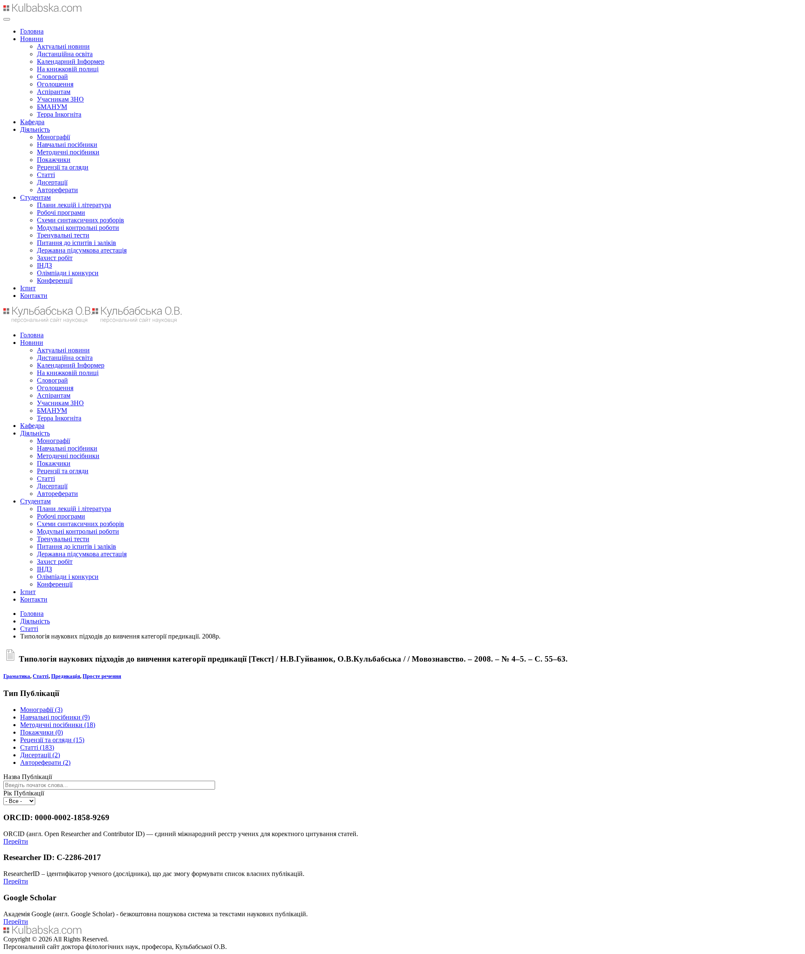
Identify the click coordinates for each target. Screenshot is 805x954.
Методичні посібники (68, 152)
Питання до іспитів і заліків (76, 242)
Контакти (33, 295)
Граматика (16, 676)
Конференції (55, 280)
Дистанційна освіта (65, 53)
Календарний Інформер (70, 61)
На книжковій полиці (68, 69)
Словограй (52, 76)
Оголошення (55, 84)
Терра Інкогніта (59, 114)
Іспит (28, 288)
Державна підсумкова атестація (82, 250)
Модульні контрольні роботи (78, 227)
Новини (31, 38)
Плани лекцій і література (74, 205)
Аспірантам (53, 91)
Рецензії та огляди (62, 167)
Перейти (15, 841)
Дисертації (52, 182)
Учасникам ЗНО (60, 99)
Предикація (65, 676)
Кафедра (32, 121)
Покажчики (53, 159)
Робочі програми (61, 212)
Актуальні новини (63, 46)
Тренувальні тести (63, 235)
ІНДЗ (44, 265)
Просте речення (102, 676)
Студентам (35, 197)
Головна (32, 31)
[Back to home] (42, 9)
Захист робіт (55, 257)
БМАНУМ (52, 106)
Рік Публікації (23, 793)
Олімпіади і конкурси (68, 272)
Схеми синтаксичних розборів (80, 220)
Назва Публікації (27, 776)
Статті (46, 174)
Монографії (53, 137)
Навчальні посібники (67, 144)
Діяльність (35, 129)
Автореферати (57, 189)
